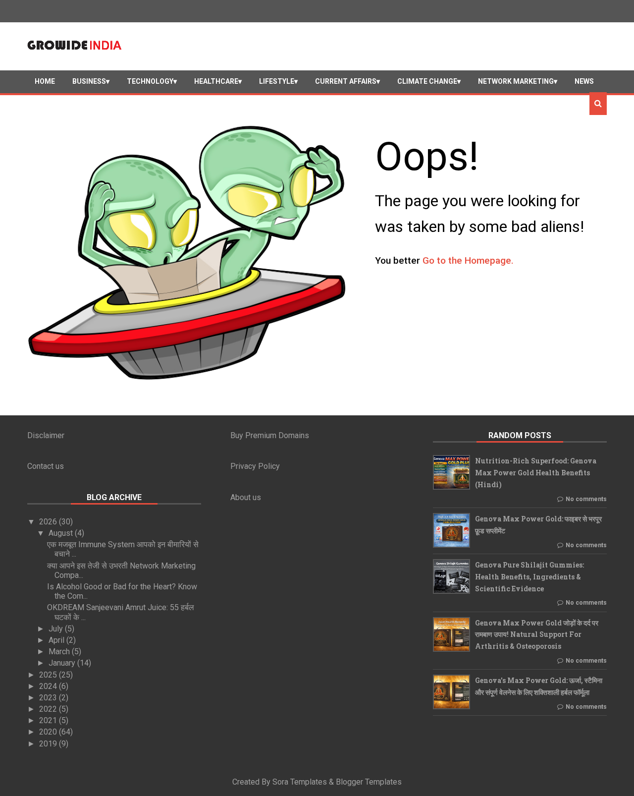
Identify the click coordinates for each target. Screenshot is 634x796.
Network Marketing (516, 81)
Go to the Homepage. (468, 260)
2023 (49, 697)
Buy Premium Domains (269, 435)
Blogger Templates (369, 782)
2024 (49, 686)
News (584, 81)
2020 (49, 732)
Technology (150, 81)
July (57, 628)
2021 (49, 720)
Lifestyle (276, 81)
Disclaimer (45, 435)
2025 (49, 675)
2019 (49, 743)
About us (245, 497)
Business (89, 81)
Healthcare (216, 81)
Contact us (45, 466)
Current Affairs (345, 81)
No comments (586, 499)
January (63, 663)
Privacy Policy (255, 466)
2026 (49, 521)
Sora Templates (299, 782)
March (60, 651)
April (57, 640)
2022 (49, 709)
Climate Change (427, 81)
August (62, 533)
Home (45, 81)
